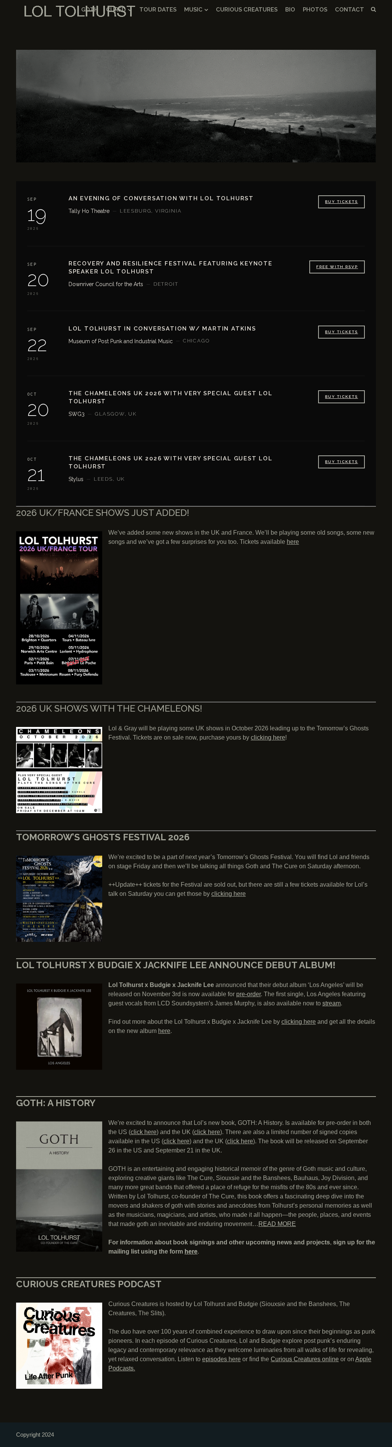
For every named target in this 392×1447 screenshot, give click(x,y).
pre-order (248, 994)
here (293, 542)
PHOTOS (315, 9)
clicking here (268, 737)
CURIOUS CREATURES (247, 9)
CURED (116, 9)
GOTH (89, 9)
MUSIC (193, 9)
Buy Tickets (341, 396)
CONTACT (349, 9)
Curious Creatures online (305, 1359)
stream (331, 1003)
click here (144, 1132)
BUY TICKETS (341, 202)
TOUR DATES (157, 9)
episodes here (221, 1359)
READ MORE (277, 1224)
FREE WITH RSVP (337, 267)
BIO (290, 9)
